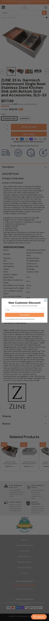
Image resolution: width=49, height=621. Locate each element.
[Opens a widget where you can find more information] (39, 617)
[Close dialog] (45, 300)
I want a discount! (24, 314)
